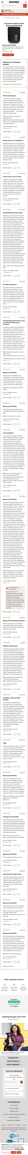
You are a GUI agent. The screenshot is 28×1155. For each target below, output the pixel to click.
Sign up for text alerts (12, 1088)
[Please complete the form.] (21, 1082)
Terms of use (10, 1125)
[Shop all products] (2, 2)
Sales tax (4, 1125)
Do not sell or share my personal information (14, 1114)
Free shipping (14, 14)
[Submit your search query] (25, 6)
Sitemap (24, 1125)
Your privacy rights (14, 1108)
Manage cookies (14, 1111)
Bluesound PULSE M (9, 17)
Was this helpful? (7, 131)
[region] (14, 1039)
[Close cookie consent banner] (26, 1144)
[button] (14, 132)
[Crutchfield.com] (14, 2)
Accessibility (18, 1125)
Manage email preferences (14, 1120)
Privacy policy (14, 1105)
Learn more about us (13, 1019)
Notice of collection (14, 1117)
